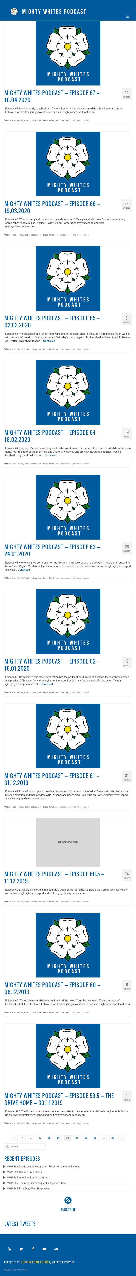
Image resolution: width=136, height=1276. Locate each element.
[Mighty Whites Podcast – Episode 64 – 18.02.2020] (68, 392)
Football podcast (30, 120)
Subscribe (68, 1209)
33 (95, 1138)
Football (20, 120)
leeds (40, 120)
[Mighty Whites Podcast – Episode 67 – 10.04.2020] (68, 52)
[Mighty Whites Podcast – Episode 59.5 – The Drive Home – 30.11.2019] (68, 1055)
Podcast (79, 120)
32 (86, 1138)
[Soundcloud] (56, 1249)
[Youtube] (44, 1249)
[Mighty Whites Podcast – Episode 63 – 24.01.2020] (68, 507)
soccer (86, 120)
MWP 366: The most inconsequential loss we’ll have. (37, 1183)
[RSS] (9, 1249)
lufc (74, 120)
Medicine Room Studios (35, 1262)
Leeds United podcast (63, 120)
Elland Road (11, 120)
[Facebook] (33, 1249)
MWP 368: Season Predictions (24, 1172)
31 (76, 1138)
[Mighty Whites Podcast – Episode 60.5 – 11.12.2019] (68, 842)
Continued (49, 341)
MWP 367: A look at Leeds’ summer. (28, 1177)
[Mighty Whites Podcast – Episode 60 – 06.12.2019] (68, 944)
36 (112, 1138)
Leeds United (48, 120)
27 (40, 1138)
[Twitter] (21, 1249)
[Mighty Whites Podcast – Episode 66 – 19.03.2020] (68, 163)
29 (58, 1138)
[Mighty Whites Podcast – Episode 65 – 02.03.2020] (68, 278)
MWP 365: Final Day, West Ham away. (28, 1188)
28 (49, 1138)
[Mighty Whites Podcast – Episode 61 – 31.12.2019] (68, 735)
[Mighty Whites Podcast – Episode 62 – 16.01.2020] (68, 621)
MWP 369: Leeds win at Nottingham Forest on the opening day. (43, 1166)
